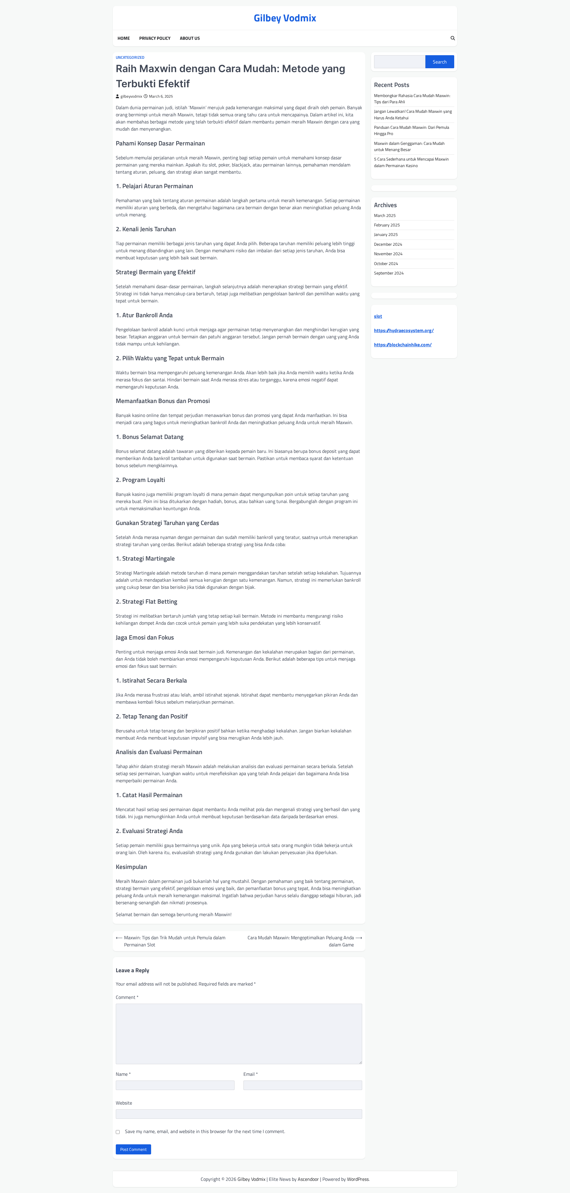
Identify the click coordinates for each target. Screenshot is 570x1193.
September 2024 (389, 273)
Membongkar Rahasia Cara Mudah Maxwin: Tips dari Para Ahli (412, 98)
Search (440, 61)
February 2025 (387, 225)
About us (190, 38)
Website (124, 1102)
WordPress (358, 1179)
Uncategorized (130, 57)
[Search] (452, 38)
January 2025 (386, 234)
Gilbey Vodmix (285, 17)
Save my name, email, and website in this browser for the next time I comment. (205, 1131)
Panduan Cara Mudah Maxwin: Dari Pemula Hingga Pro (411, 130)
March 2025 (385, 215)
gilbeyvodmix (131, 96)
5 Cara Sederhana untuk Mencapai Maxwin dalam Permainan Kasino (411, 162)
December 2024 (388, 244)
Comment (127, 997)
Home (124, 38)
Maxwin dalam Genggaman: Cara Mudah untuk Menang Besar (409, 146)
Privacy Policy (154, 38)
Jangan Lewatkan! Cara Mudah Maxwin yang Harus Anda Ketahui (413, 114)
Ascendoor (308, 1179)
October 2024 (386, 263)
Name (123, 1074)
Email (250, 1074)
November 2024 (388, 254)
